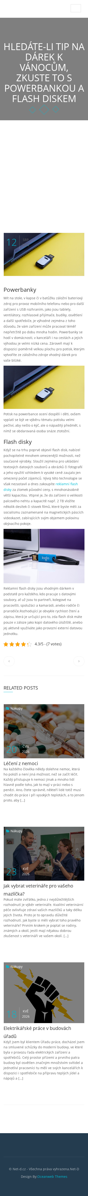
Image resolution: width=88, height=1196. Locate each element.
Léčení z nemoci (21, 763)
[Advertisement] (44, 167)
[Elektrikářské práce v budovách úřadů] (8, 966)
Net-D (14, 7)
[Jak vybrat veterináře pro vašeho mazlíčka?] (8, 831)
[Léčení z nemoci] (8, 708)
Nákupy (17, 708)
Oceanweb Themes (52, 1176)
